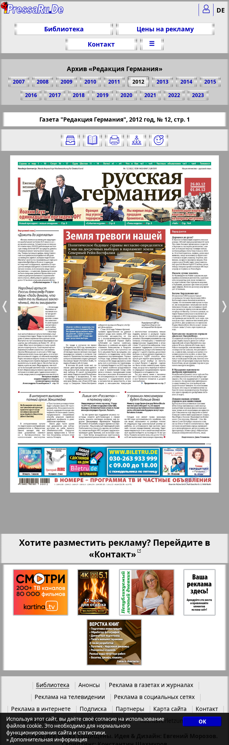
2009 (66, 81)
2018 (79, 95)
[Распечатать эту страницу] (114, 140)
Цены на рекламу (165, 28)
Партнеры (130, 709)
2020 (126, 95)
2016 (31, 95)
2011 (114, 81)
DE (220, 10)
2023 (198, 95)
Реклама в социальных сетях (154, 697)
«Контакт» (112, 554)
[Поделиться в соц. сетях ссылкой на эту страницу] (136, 140)
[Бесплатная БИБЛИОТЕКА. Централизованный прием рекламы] (34, 12)
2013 (162, 81)
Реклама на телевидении (70, 697)
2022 (174, 95)
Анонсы (89, 685)
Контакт (101, 44)
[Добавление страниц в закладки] (158, 140)
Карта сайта (170, 709)
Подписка (93, 709)
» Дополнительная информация (46, 739)
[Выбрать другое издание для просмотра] (70, 140)
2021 (150, 95)
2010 (90, 81)
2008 (43, 81)
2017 (55, 95)
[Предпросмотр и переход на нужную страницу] (92, 140)
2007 (19, 81)
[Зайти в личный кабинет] (206, 10)
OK (202, 721)
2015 (210, 81)
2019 (103, 95)
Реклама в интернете (41, 709)
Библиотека (64, 28)
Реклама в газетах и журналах (151, 685)
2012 (138, 81)
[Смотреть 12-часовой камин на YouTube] (94, 592)
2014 (186, 81)
